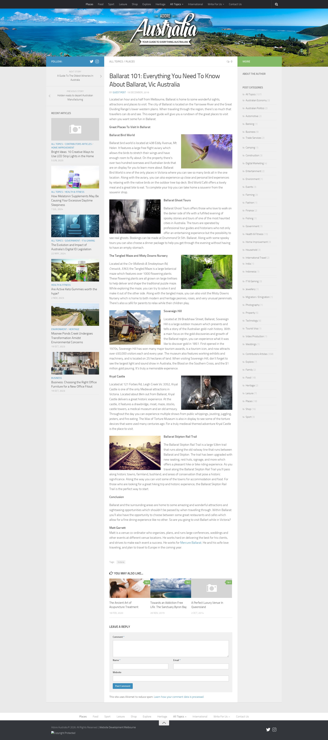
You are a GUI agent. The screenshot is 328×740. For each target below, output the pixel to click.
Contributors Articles (78, 144)
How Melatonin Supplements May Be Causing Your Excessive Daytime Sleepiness (75, 200)
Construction (252, 155)
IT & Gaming (88, 240)
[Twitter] (92, 61)
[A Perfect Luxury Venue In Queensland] (211, 588)
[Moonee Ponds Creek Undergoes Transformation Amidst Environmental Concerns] (75, 314)
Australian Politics (255, 108)
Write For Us (215, 4)
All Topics (175, 4)
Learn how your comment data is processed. (179, 696)
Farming (250, 194)
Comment (118, 637)
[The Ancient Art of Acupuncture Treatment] (129, 588)
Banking (250, 124)
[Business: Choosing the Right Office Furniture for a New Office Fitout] (75, 363)
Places (89, 4)
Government (72, 240)
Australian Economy (256, 100)
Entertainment (253, 171)
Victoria (121, 562)
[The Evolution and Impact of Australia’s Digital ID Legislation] (75, 226)
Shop (135, 4)
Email (177, 660)
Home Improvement (62, 147)
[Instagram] (97, 61)
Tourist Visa (252, 328)
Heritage (160, 4)
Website (117, 672)
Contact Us (235, 4)
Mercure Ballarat (190, 543)
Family (249, 369)
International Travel (256, 257)
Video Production (255, 336)
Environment (59, 329)
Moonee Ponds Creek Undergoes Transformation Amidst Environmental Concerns (72, 338)
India (248, 263)
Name (116, 660)
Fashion (250, 202)
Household (251, 249)
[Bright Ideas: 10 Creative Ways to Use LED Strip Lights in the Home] (75, 129)
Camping (250, 147)
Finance (250, 210)
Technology (252, 320)
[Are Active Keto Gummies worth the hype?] (75, 270)
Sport (111, 4)
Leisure (123, 4)
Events (249, 186)
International (195, 4)
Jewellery (250, 289)
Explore (146, 4)
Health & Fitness (74, 192)
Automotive (252, 116)
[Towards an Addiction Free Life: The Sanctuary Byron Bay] (170, 588)
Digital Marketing (255, 163)
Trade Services (253, 137)
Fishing (249, 218)
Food (100, 4)
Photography (252, 304)
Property (250, 312)
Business (56, 378)
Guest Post (119, 92)
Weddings (251, 344)
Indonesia (251, 271)
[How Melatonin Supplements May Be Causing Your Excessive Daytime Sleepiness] (75, 177)
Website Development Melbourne (117, 727)
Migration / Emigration (258, 297)
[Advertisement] (260, 489)
